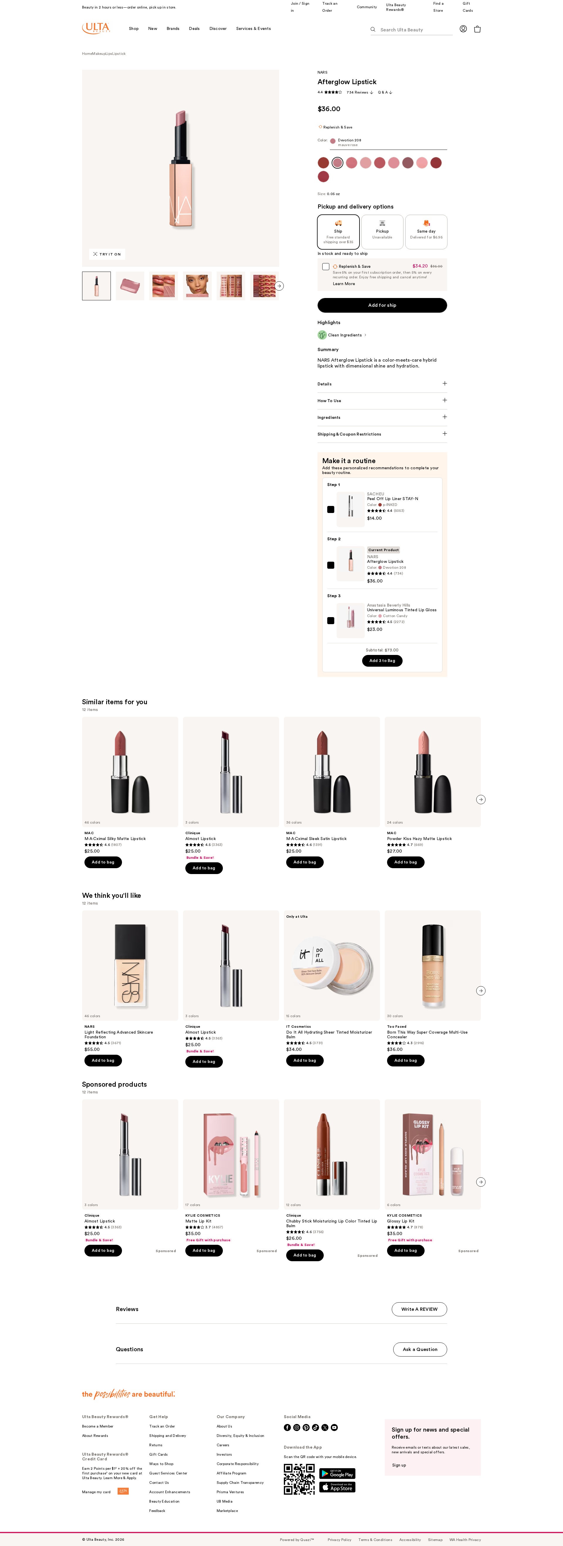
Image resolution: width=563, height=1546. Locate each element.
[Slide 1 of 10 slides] (96, 286)
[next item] (279, 286)
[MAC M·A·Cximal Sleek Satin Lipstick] (332, 785)
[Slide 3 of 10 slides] (163, 286)
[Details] (382, 384)
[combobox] (382, 144)
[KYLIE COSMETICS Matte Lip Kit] (231, 1170)
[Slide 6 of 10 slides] (264, 286)
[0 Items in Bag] (477, 29)
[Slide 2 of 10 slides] (130, 286)
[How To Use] (382, 401)
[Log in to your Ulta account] (463, 28)
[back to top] (545, 1528)
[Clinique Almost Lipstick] (231, 788)
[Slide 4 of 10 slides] (197, 286)
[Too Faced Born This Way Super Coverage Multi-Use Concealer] (433, 981)
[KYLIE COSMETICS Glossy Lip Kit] (433, 1170)
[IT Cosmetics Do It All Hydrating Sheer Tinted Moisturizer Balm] (332, 981)
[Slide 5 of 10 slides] (231, 286)
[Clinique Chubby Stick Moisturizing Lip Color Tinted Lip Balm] (332, 1173)
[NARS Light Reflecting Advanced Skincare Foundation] (130, 981)
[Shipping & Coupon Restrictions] (382, 434)
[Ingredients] (382, 417)
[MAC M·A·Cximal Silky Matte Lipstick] (130, 785)
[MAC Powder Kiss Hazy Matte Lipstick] (433, 785)
